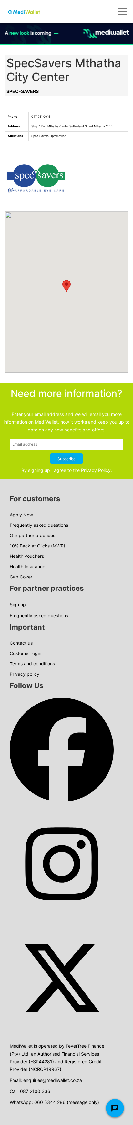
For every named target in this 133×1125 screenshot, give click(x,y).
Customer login (25, 653)
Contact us (21, 643)
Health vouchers (27, 556)
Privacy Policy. (96, 470)
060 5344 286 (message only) (66, 1102)
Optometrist (58, 136)
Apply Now (21, 514)
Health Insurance (27, 566)
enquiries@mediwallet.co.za (52, 1080)
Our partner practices (32, 535)
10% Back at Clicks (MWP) (37, 545)
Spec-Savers (22, 91)
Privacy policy (24, 674)
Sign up (18, 604)
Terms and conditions (32, 663)
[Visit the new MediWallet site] (66, 34)
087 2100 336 (35, 1091)
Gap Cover (21, 576)
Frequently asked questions (39, 525)
